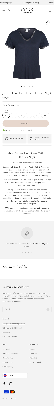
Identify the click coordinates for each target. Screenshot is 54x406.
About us (33, 353)
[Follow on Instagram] (10, 383)
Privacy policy (8, 362)
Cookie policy (8, 366)
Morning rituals (36, 362)
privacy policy (17, 299)
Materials (33, 358)
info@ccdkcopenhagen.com (14, 323)
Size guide (7, 349)
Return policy (8, 358)
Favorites (33, 349)
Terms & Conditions (10, 353)
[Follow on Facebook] (4, 383)
